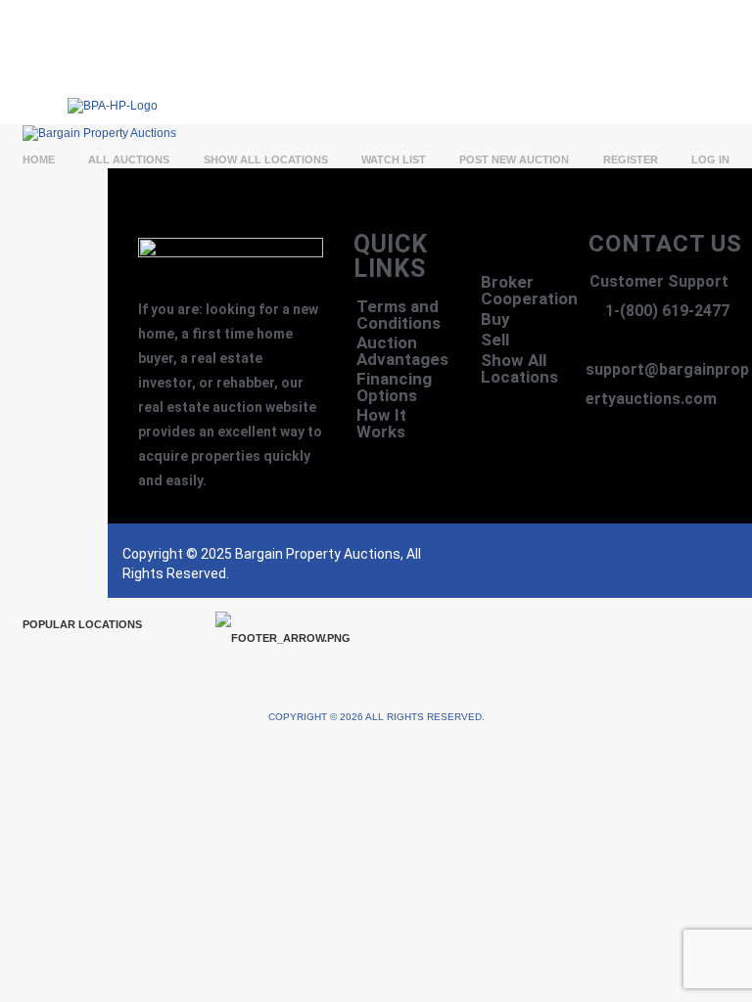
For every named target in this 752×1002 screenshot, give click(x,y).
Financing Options (394, 387)
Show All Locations (266, 159)
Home (39, 159)
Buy (495, 319)
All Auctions (128, 159)
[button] (481, 86)
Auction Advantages (402, 351)
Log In (710, 159)
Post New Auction (514, 159)
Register (630, 159)
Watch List (393, 159)
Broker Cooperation (525, 290)
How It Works (381, 423)
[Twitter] (627, 560)
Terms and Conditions (398, 315)
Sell (495, 339)
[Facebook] (588, 560)
